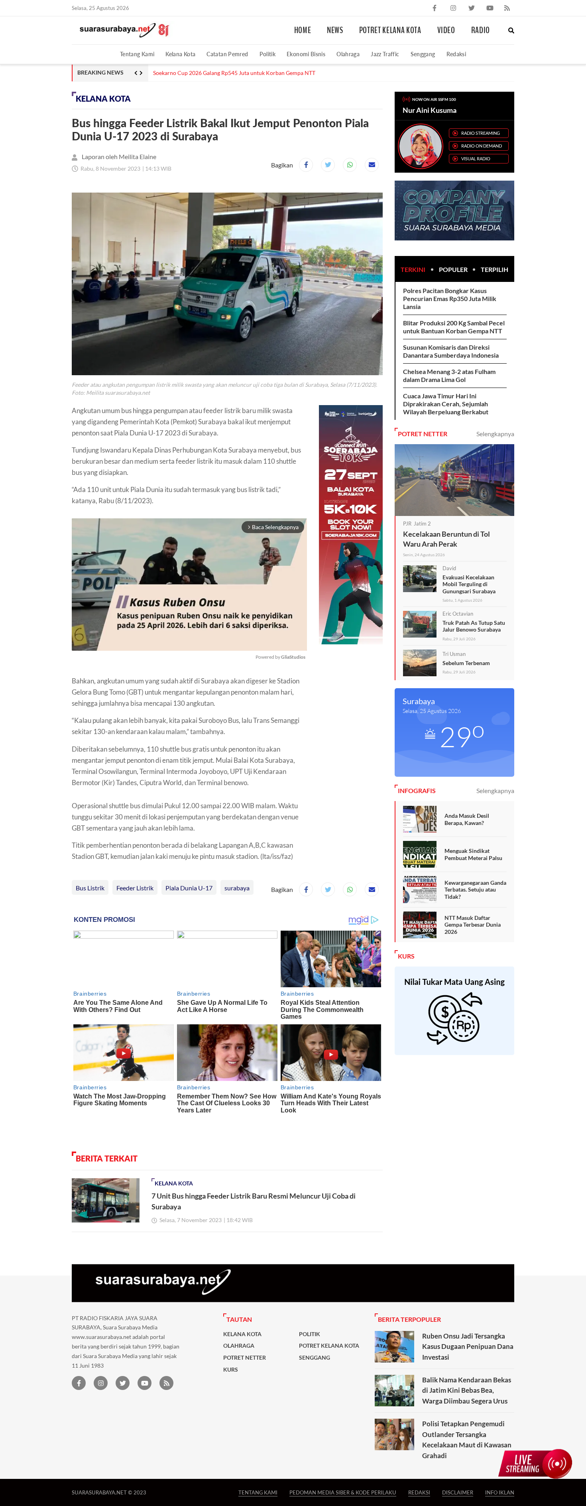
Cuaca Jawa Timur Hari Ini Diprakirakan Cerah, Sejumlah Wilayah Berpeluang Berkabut (445, 403)
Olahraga (348, 54)
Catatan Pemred (227, 54)
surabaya (237, 888)
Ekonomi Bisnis (306, 54)
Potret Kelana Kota (390, 30)
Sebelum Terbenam (466, 662)
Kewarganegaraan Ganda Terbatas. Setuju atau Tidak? (475, 889)
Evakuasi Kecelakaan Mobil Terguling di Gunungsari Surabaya (469, 584)
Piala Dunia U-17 (188, 888)
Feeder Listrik (134, 888)
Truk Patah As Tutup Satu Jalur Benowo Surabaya (473, 626)
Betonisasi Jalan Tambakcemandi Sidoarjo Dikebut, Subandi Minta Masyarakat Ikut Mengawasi (269, 73)
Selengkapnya (495, 433)
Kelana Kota (180, 54)
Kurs (230, 1369)
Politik (268, 54)
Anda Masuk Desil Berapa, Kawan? (466, 819)
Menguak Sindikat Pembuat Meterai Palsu (473, 854)
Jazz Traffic (385, 54)
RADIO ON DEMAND (481, 145)
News (335, 30)
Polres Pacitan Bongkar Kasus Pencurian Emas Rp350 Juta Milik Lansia (449, 298)
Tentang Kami (137, 54)
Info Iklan (499, 1492)
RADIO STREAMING (480, 133)
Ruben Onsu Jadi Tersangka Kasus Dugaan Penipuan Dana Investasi (467, 1346)
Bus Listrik (90, 888)
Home (302, 30)
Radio (480, 30)
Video (446, 30)
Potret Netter (244, 1357)
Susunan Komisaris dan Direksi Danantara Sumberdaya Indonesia (451, 351)
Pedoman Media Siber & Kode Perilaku (342, 1492)
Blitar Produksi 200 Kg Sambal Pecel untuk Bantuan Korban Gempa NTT (454, 327)
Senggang (423, 54)
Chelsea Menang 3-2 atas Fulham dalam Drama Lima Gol (449, 375)
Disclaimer (457, 1492)
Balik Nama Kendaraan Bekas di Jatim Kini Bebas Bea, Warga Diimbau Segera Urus (466, 1390)
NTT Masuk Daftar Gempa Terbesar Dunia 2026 (472, 924)
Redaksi (456, 54)
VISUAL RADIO (475, 158)
